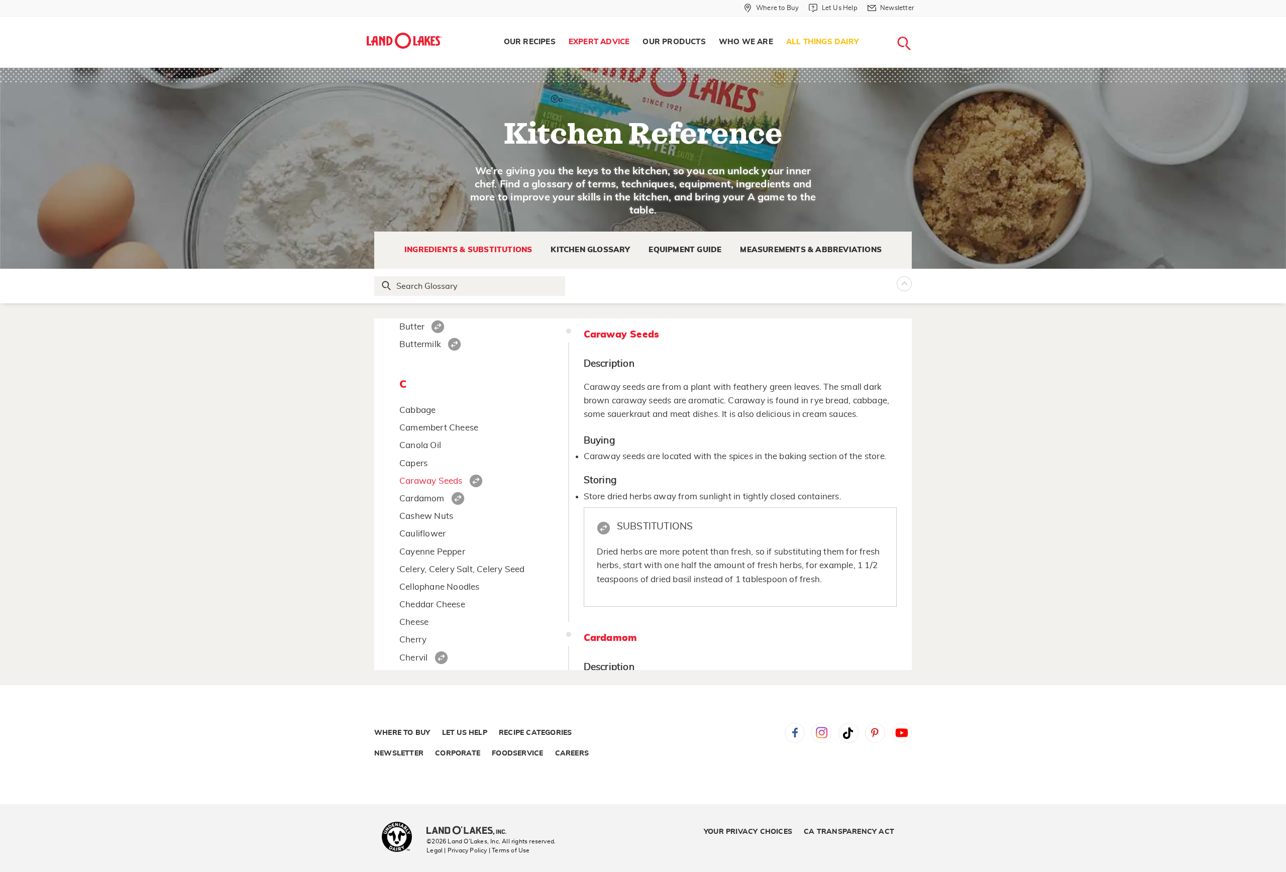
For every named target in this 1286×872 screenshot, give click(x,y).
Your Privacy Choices (748, 831)
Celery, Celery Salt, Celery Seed (461, 569)
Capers (413, 463)
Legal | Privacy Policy (456, 850)
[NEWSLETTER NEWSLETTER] (921, 21)
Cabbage (417, 410)
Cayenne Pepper (432, 552)
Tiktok (848, 733)
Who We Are (746, 42)
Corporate (457, 753)
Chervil (413, 657)
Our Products (673, 42)
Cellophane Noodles (439, 587)
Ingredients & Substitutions (468, 250)
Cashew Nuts (426, 516)
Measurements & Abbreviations (811, 250)
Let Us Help (464, 732)
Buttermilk (420, 344)
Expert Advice (599, 42)
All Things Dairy (822, 42)
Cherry (412, 639)
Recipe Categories (535, 732)
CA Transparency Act (849, 831)
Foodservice (517, 753)
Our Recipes (530, 42)
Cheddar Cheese (432, 604)
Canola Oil (420, 445)
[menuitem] (529, 42)
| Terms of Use (509, 850)
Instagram (821, 733)
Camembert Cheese (438, 427)
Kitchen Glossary (590, 250)
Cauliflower (422, 533)
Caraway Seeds (431, 481)
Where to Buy (402, 732)
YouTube (902, 733)
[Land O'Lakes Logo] (404, 41)
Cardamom (422, 498)
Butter (411, 326)
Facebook (795, 733)
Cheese (413, 622)
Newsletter (398, 753)
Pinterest (875, 733)
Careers (572, 753)
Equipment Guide (685, 250)
